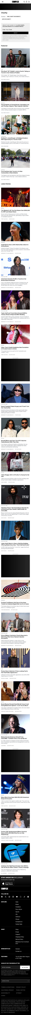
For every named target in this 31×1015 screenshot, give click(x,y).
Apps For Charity (6, 19)
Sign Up (15, 32)
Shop (17, 929)
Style (17, 902)
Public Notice (20, 990)
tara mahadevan (5, 609)
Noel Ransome (4, 146)
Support (18, 934)
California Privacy (7, 990)
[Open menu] (2, 1)
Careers (18, 949)
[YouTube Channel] (17, 896)
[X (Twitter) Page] (5, 896)
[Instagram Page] (13, 896)
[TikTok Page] (24, 896)
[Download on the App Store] (7, 883)
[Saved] (26, 1)
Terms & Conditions (7, 987)
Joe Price (3, 745)
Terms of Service (7, 974)
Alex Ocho (3, 517)
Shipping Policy (20, 937)
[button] (15, 981)
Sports (3, 103)
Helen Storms (4, 678)
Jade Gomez (4, 482)
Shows (17, 919)
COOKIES (3, 995)
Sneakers (3, 136)
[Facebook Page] (2, 896)
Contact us (18, 951)
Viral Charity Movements (13, 16)
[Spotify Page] (28, 896)
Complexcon (19, 921)
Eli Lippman (4, 873)
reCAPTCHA (5, 38)
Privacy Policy (16, 38)
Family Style (19, 924)
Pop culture (19, 909)
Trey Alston (4, 219)
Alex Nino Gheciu (5, 79)
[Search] (24, 1)
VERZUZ (18, 916)
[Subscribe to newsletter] (25, 967)
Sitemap (18, 993)
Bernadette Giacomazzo (7, 253)
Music (17, 904)
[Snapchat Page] (20, 896)
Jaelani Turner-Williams (7, 711)
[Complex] (15, 2)
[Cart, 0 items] (29, 2)
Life (2, 69)
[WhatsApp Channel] (9, 896)
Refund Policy (19, 939)
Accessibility (5, 993)
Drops (17, 932)
